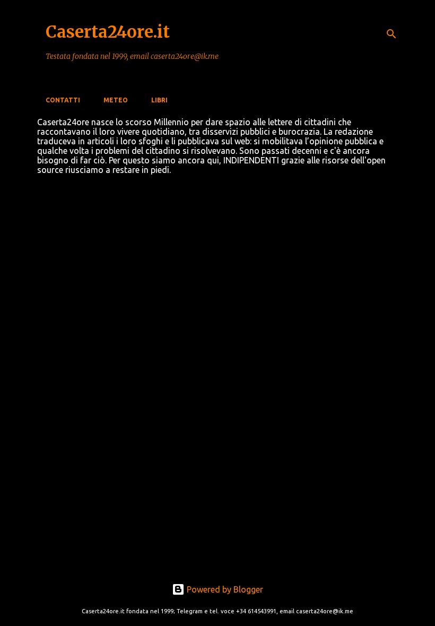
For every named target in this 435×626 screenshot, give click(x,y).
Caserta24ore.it (108, 31)
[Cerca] (391, 34)
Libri (159, 100)
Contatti (63, 100)
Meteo (115, 100)
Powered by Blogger (224, 589)
